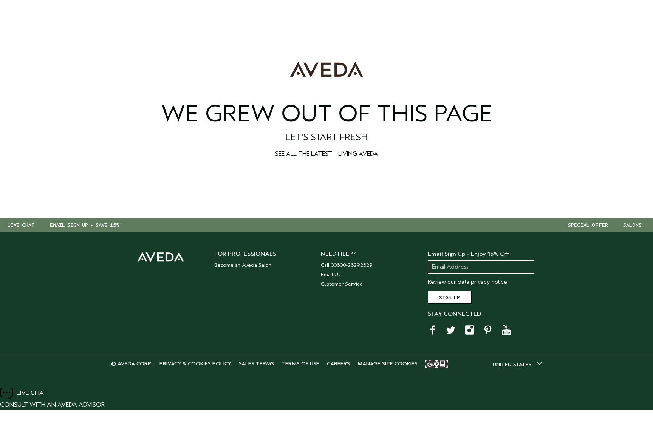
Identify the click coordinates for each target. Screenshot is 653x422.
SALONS (632, 225)
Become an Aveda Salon (242, 265)
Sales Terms (256, 363)
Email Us (330, 274)
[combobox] (517, 364)
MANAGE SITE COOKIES (387, 363)
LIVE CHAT (21, 225)
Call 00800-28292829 (347, 265)
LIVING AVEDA (358, 153)
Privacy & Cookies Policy (195, 363)
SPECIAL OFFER (588, 225)
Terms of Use (300, 363)
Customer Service (342, 284)
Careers (338, 363)
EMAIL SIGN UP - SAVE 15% (85, 225)
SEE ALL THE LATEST (303, 153)
